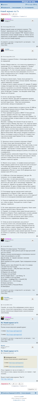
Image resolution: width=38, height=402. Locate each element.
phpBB (21, 396)
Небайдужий (8, 19)
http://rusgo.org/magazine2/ (14, 334)
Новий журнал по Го (9, 11)
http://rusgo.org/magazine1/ (14, 331)
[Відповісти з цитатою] (32, 20)
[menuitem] (4, 4)
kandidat (7, 49)
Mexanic (3, 345)
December (6, 297)
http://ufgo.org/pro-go (7, 379)
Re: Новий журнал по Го (9, 323)
